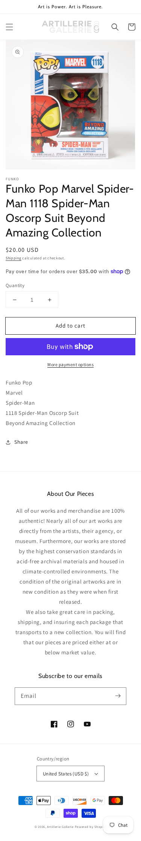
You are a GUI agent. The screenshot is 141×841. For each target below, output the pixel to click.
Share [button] (21, 441)
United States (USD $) (66, 774)
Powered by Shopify (91, 827)
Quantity (15, 285)
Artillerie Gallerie (60, 827)
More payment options (70, 364)
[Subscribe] (117, 696)
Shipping (13, 258)
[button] (9, 27)
